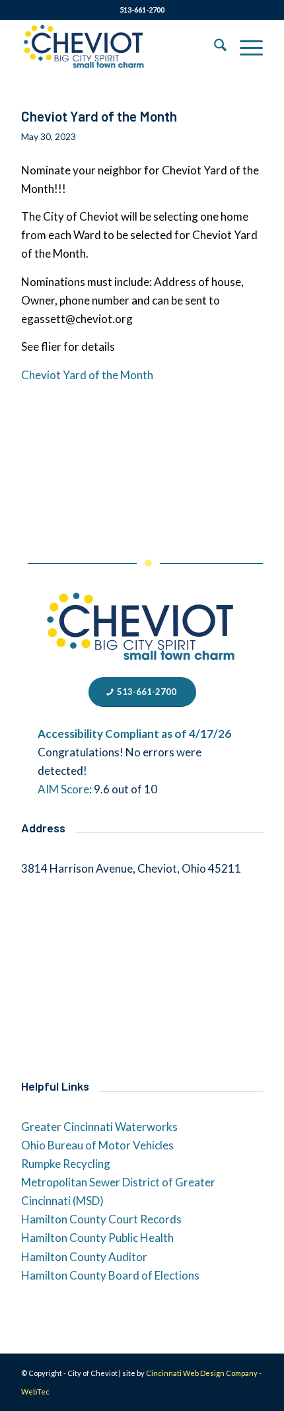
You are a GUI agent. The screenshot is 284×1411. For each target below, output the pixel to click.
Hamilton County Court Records (101, 1219)
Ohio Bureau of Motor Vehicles (97, 1145)
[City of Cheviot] (117, 46)
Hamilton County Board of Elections (110, 1275)
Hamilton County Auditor (84, 1257)
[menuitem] (214, 46)
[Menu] (245, 46)
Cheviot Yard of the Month (99, 116)
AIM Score (63, 789)
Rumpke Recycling (65, 1164)
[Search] (214, 46)
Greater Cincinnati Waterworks (99, 1127)
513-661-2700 (142, 9)
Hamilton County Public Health (97, 1238)
